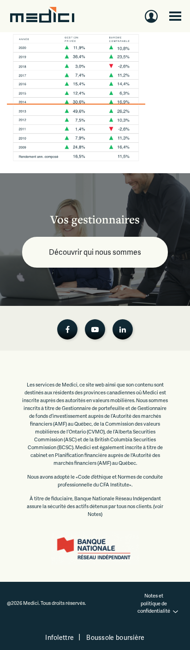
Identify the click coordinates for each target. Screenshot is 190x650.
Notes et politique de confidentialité (153, 603)
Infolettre (59, 637)
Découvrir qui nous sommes (95, 251)
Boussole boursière (115, 637)
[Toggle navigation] (175, 16)
